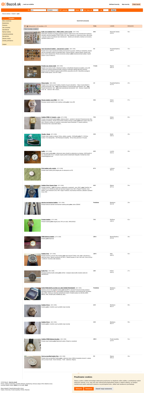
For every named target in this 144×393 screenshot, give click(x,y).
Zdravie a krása (6, 38)
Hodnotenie (12, 383)
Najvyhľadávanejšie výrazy (16, 388)
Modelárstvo (5, 23)
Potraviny (4, 25)
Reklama (23, 383)
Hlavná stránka (6, 13)
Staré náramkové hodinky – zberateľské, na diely (55, 48)
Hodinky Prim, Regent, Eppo (49, 185)
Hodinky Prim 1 (45, 322)
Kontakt (18, 383)
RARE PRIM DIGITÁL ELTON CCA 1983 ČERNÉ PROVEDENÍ (58, 288)
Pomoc (3, 383)
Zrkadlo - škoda (45, 134)
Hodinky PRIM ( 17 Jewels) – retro (50, 117)
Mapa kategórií (5, 388)
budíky (43, 151)
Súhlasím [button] (79, 388)
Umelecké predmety (7, 34)
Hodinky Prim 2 (45, 305)
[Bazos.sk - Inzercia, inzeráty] (11, 5)
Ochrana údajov (37, 383)
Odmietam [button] (88, 388)
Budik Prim (44, 271)
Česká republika (15, 390)
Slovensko (8, 390)
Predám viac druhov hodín (48, 66)
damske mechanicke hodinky (49, 202)
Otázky (7, 383)
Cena (94, 26)
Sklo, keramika (6, 27)
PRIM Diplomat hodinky (47, 236)
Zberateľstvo (5, 36)
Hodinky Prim (45, 253)
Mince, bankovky (6, 21)
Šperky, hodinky (6, 32)
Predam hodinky (46, 219)
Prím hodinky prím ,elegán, (48, 168)
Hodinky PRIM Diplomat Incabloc (50, 339)
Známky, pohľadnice (7, 40)
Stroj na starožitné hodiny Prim (50, 356)
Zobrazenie (131, 26)
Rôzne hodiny (45, 83)
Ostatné (14, 13)
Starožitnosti (5, 29)
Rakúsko (27, 390)
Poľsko (22, 390)
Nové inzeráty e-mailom (31, 29)
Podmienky (29, 383)
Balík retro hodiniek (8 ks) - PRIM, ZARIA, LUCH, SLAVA (56, 31)
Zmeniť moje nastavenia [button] (104, 388)
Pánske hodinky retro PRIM (49, 100)
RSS (43, 383)
